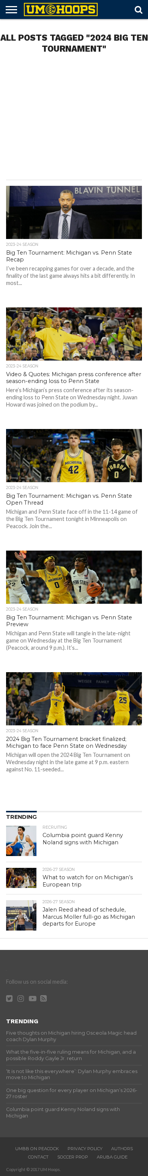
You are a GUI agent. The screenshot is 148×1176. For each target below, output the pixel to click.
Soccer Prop (72, 1157)
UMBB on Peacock (37, 1148)
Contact (38, 1157)
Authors (122, 1148)
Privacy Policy (85, 1148)
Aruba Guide (112, 1157)
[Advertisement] (74, 119)
